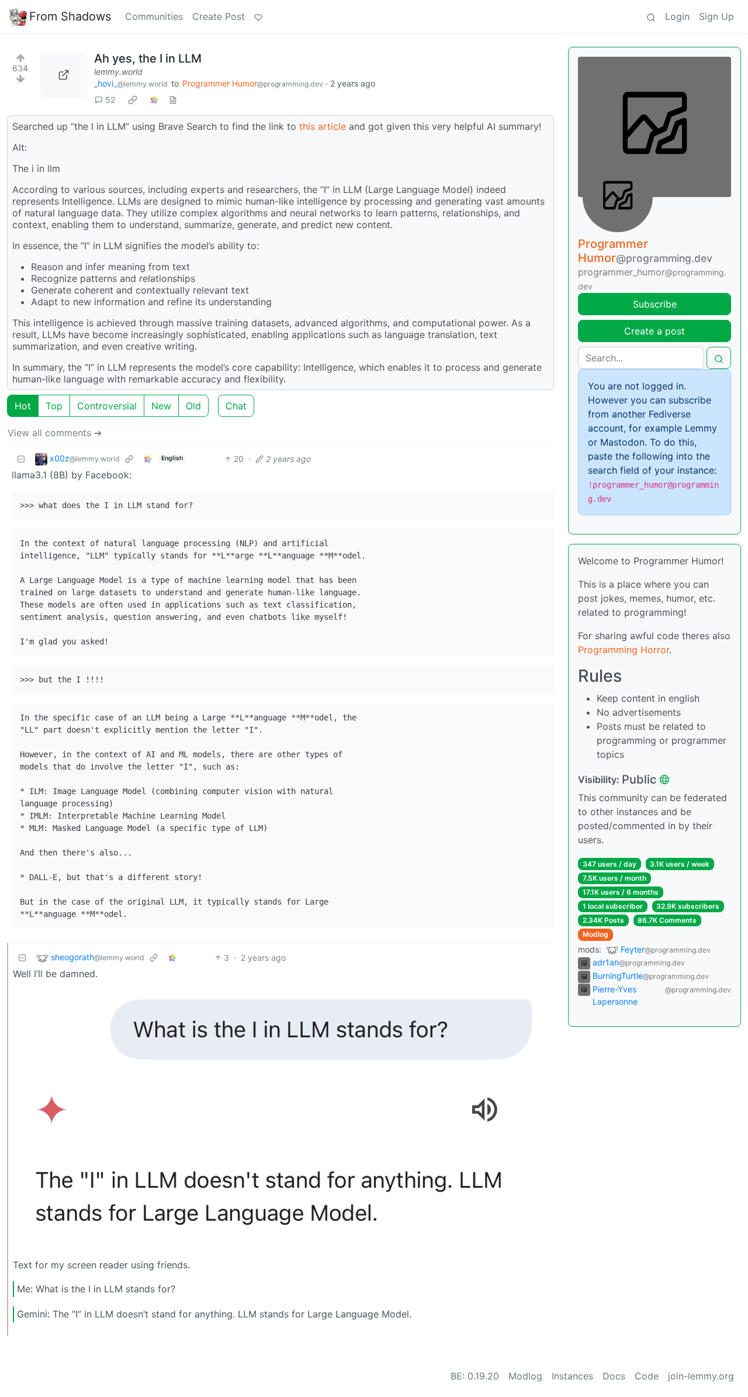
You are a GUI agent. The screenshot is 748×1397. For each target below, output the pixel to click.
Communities (154, 16)
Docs (613, 1376)
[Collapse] (21, 459)
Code (647, 1376)
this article (322, 126)
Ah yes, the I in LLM (148, 58)
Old (193, 406)
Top (54, 406)
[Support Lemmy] (258, 16)
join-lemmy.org (701, 1376)
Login (677, 16)
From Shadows (70, 16)
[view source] (173, 99)
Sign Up (716, 16)
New (161, 406)
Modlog (595, 934)
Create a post (654, 331)
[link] (132, 99)
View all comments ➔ (55, 433)
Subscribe (655, 304)
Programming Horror (623, 650)
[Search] (651, 16)
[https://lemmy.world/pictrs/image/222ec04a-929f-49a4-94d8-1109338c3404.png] (63, 74)
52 (110, 100)
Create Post (218, 16)
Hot (23, 406)
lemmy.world (118, 72)
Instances (572, 1376)
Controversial (107, 406)
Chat (236, 406)
